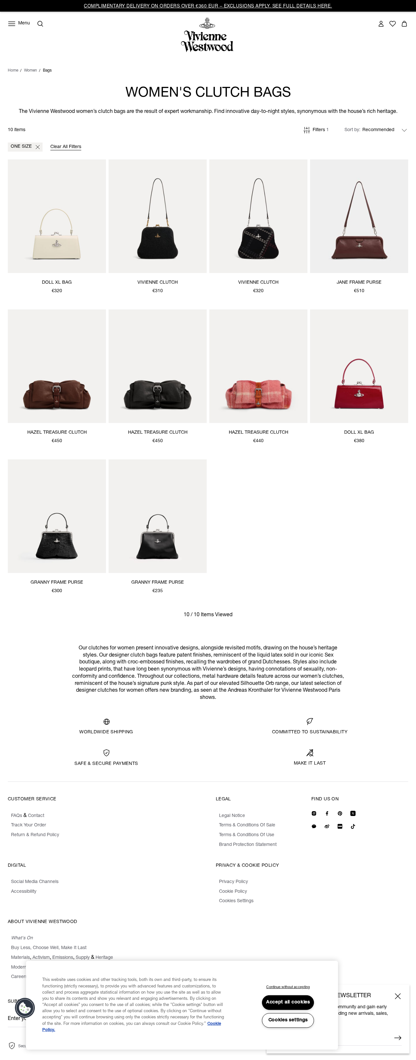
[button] (25, 1008)
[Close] (398, 996)
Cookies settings (288, 1020)
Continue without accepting (288, 987)
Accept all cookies (288, 1002)
